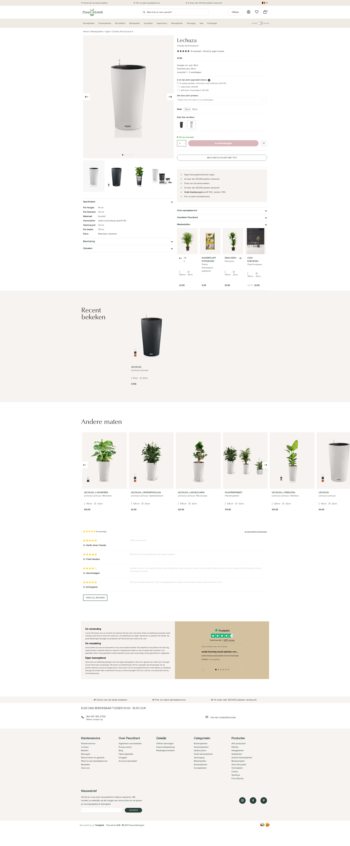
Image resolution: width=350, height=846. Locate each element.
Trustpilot (99, 825)
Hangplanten (237, 750)
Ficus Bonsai (237, 778)
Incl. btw (254, 23)
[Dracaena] (233, 241)
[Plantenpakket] (245, 460)
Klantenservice (88, 743)
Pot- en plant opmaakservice (148, 3)
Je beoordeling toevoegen (255, 531)
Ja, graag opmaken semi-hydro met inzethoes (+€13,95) (202, 83)
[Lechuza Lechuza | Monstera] (104, 460)
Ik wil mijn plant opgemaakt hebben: (192, 79)
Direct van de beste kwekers (95, 3)
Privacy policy (125, 747)
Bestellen (85, 764)
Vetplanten (236, 754)
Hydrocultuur (200, 750)
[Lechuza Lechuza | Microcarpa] (198, 460)
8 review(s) (196, 51)
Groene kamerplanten (241, 757)
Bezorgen (85, 754)
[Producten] (249, 12)
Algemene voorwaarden (130, 743)
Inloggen (123, 757)
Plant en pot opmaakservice (94, 761)
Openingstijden (126, 754)
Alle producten (238, 743)
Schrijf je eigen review (213, 51)
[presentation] (86, 96)
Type (107, 31)
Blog (121, 750)
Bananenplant (238, 761)
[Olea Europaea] (255, 241)
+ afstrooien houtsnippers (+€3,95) (193, 90)
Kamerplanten (200, 764)
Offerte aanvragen (165, 743)
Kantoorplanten (201, 747)
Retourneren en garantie (92, 757)
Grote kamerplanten (203, 754)
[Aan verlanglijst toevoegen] (264, 143)
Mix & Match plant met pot (222, 157)
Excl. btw (266, 23)
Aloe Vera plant (238, 764)
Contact (85, 747)
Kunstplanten (200, 767)
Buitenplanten (200, 743)
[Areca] (187, 241)
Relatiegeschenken (165, 750)
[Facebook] (253, 800)
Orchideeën (237, 767)
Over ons (85, 767)
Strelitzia (235, 775)
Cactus (234, 771)
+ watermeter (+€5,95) (188, 86)
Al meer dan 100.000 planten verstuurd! (205, 3)
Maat (179, 109)
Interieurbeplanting (165, 747)
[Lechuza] (151, 335)
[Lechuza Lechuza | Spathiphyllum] (151, 460)
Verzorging (199, 757)
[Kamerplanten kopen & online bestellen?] (92, 12)
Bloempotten (97, 31)
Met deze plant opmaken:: (188, 95)
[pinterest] (263, 800)
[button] (122, 155)
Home (86, 31)
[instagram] (242, 800)
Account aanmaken (128, 761)
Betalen (84, 750)
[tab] (100, 758)
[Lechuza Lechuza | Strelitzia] (292, 460)
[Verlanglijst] (257, 12)
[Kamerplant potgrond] (210, 241)
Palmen (235, 747)
